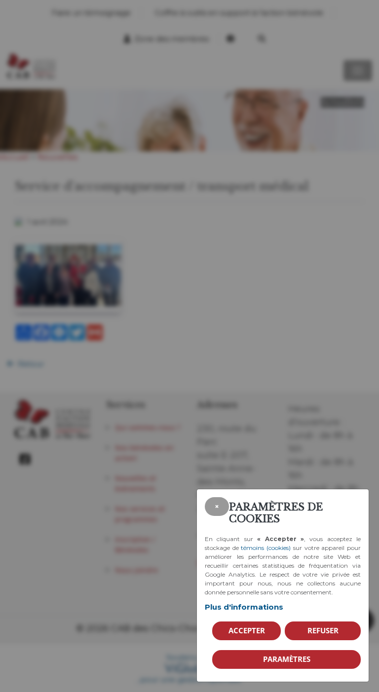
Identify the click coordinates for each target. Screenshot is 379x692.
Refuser (323, 630)
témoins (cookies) (266, 547)
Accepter (246, 630)
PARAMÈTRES (286, 659)
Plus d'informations (244, 607)
